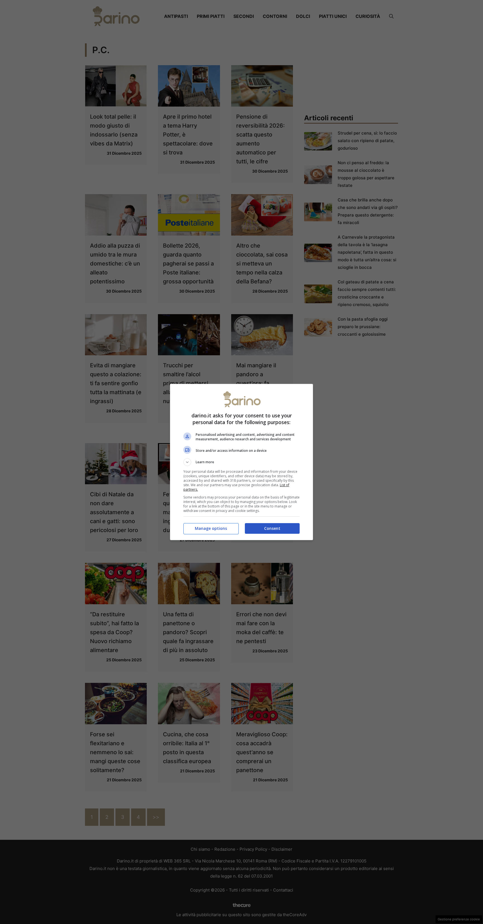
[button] (241, 462)
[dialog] (241, 462)
